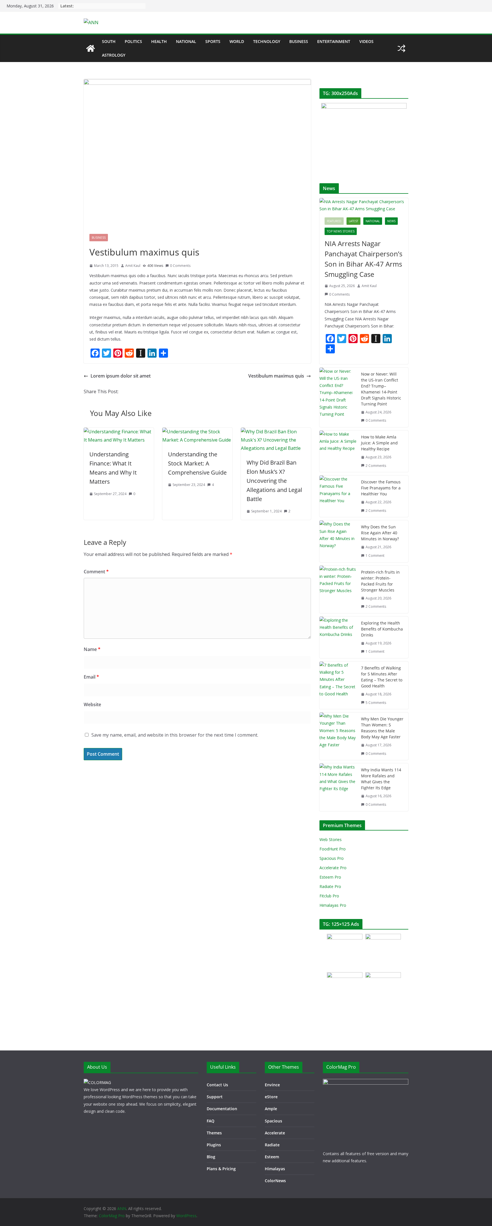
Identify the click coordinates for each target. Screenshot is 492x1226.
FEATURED (334, 221)
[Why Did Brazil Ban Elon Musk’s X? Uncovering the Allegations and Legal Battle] (276, 431)
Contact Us (217, 1084)
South (109, 41)
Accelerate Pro (333, 867)
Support (215, 1096)
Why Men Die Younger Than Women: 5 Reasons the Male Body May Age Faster (382, 727)
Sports (212, 41)
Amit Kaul (132, 265)
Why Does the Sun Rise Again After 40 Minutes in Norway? (380, 532)
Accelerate (275, 1133)
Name (92, 649)
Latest (353, 221)
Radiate (272, 1144)
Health (159, 41)
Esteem (272, 1156)
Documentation (222, 1108)
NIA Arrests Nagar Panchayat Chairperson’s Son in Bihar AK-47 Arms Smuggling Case (363, 259)
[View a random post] (401, 48)
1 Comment (375, 555)
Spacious (273, 1121)
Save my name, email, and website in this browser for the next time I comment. (174, 735)
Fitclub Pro (329, 896)
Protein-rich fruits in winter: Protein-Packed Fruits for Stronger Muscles (380, 581)
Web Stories (330, 839)
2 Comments (376, 465)
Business (298, 41)
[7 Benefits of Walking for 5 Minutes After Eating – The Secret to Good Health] (337, 685)
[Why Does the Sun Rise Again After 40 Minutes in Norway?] (337, 541)
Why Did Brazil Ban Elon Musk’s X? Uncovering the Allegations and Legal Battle (274, 481)
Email (91, 677)
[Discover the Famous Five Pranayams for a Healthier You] (337, 496)
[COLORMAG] (97, 1082)
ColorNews (275, 1180)
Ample (271, 1108)
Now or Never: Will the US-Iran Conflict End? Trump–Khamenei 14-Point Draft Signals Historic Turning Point (381, 389)
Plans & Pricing (221, 1168)
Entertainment (333, 41)
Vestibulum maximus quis (276, 376)
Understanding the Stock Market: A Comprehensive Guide (197, 463)
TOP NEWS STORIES (340, 231)
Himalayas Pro (332, 905)
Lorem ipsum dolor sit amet (121, 376)
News (391, 221)
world (236, 41)
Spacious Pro (331, 858)
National (186, 41)
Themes (214, 1133)
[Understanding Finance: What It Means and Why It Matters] (119, 431)
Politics (133, 41)
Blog (211, 1156)
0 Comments (180, 265)
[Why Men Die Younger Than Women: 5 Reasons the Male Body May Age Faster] (337, 736)
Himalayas (275, 1168)
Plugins (214, 1144)
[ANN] (90, 48)
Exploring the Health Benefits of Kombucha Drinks (382, 629)
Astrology (113, 55)
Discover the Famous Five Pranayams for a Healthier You (381, 487)
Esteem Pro (330, 877)
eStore (271, 1096)
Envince (272, 1084)
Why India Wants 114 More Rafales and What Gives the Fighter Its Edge (381, 778)
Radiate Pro (330, 886)
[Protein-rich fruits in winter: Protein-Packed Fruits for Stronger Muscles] (337, 589)
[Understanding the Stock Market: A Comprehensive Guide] (197, 431)
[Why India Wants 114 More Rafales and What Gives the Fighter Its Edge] (337, 787)
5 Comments (376, 702)
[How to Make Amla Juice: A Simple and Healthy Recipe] (337, 451)
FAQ (210, 1121)
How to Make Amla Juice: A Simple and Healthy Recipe (379, 443)
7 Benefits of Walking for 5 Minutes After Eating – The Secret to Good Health (381, 677)
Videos (366, 41)
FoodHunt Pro (332, 849)
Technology (266, 41)
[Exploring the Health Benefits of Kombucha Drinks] (337, 637)
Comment (96, 571)
